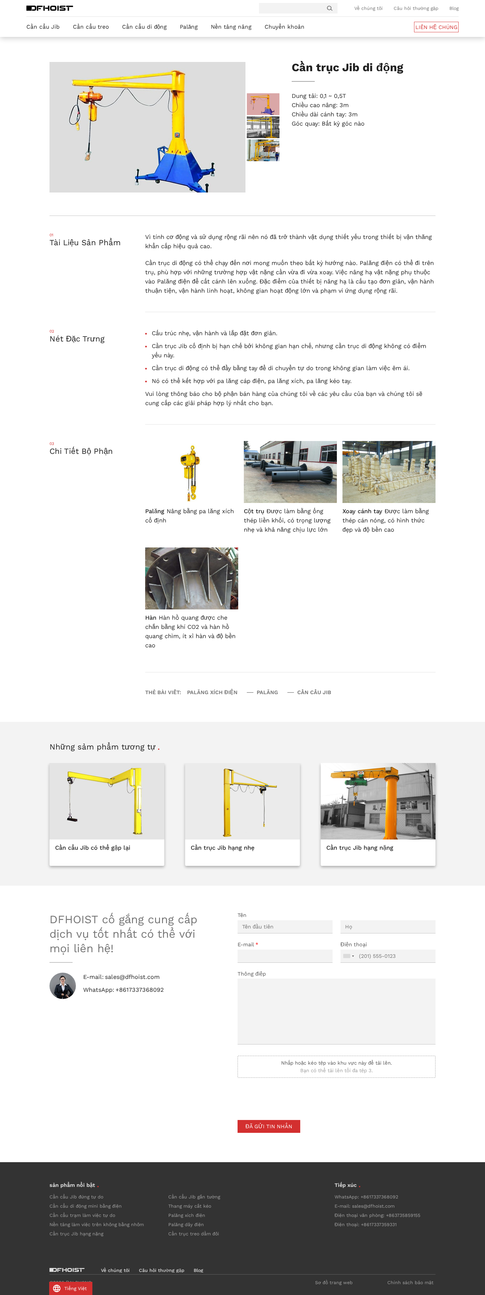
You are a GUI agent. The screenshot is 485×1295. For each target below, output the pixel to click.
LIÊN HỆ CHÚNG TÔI (436, 28)
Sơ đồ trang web (334, 1282)
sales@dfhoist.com (132, 976)
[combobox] (348, 956)
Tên (242, 915)
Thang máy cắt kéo (189, 1206)
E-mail (248, 944)
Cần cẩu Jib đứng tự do (76, 1196)
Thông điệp (252, 974)
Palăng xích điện (186, 1215)
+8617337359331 (379, 1224)
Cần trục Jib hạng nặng (76, 1233)
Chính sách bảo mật (410, 1282)
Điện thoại (353, 944)
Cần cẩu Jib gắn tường (194, 1196)
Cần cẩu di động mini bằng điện (85, 1206)
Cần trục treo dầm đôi (193, 1233)
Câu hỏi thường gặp (416, 8)
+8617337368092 (139, 989)
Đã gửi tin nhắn (268, 1126)
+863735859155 (403, 1215)
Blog (454, 8)
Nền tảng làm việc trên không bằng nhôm (96, 1224)
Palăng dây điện (186, 1224)
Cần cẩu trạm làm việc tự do (82, 1215)
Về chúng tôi (368, 8)
